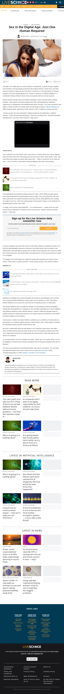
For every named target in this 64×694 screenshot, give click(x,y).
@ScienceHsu (43, 350)
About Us (46, 667)
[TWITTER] (13, 361)
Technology (25, 24)
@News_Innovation (29, 353)
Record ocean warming (30, 10)
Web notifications (30, 676)
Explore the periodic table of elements (32, 632)
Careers (46, 676)
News (45, 36)
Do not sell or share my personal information (51, 681)
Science (31, 6)
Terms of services (25, 232)
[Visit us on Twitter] (22, 2)
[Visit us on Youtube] (28, 2)
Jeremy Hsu (26, 36)
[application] (32, 134)
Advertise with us (11, 676)
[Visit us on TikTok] (33, 2)
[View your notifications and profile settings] (56, 2)
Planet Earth (39, 6)
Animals (7, 6)
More (53, 6)
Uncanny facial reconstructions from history (32, 638)
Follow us (50, 81)
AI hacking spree (15, 10)
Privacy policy (29, 671)
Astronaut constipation (47, 10)
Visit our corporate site (35, 653)
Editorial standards (11, 679)
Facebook (42, 353)
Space (47, 6)
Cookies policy (49, 671)
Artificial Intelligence (35, 24)
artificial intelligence (51, 107)
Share (6, 81)
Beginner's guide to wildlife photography (45, 624)
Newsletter (58, 81)
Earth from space (18, 623)
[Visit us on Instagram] (25, 2)
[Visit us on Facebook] (20, 2)
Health (24, 6)
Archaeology (16, 6)
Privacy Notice (51, 232)
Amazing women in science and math (32, 627)
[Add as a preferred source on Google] (32, 659)
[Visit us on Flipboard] (30, 2)
